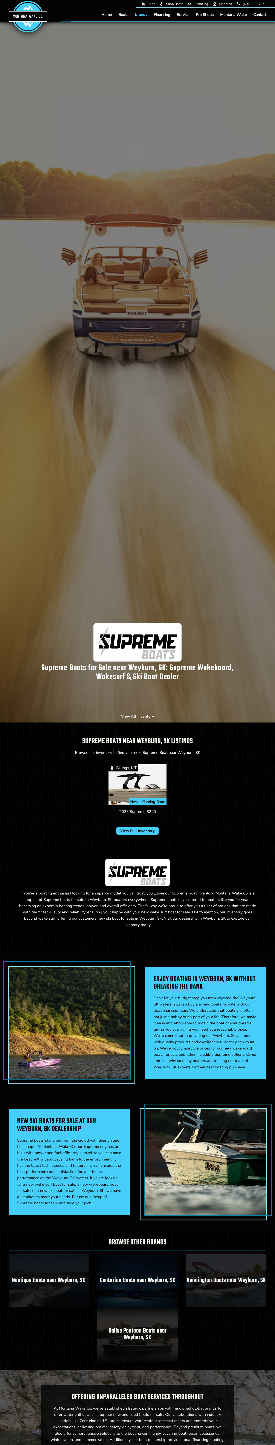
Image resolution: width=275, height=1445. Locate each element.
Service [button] (183, 14)
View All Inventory (137, 716)
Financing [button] (162, 14)
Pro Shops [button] (205, 14)
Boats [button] (123, 14)
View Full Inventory (137, 831)
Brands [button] (141, 14)
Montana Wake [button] (233, 14)
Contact (259, 14)
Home (106, 14)
